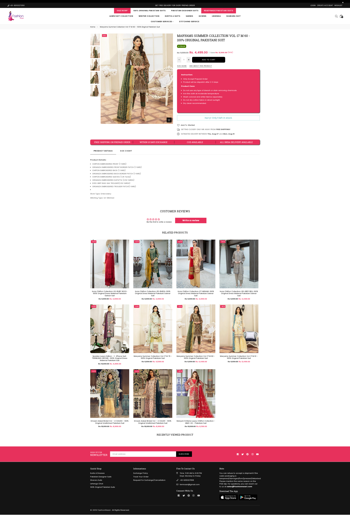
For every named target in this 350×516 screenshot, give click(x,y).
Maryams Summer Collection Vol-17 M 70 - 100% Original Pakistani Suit (153, 357)
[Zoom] (169, 120)
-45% (223, 306)
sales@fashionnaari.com (239, 486)
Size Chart (126, 151)
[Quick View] (126, 246)
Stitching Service (189, 21)
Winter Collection (149, 16)
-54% (94, 306)
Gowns (202, 16)
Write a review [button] (190, 220)
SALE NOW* (122, 10)
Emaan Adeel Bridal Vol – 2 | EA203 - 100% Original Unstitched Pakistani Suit (110, 422)
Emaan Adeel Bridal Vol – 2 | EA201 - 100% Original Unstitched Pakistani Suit (152, 422)
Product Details (103, 151)
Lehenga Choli (96, 483)
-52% (94, 371)
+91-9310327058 (187, 480)
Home (92, 27)
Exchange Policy (140, 473)
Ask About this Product (200, 66)
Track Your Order (141, 476)
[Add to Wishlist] (126, 251)
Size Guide (182, 66)
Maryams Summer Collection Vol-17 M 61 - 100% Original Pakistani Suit (239, 357)
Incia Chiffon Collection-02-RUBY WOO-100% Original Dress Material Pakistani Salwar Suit (109, 293)
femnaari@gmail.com (190, 484)
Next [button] (169, 78)
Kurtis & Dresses (97, 473)
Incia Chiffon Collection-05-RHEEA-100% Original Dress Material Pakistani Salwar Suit (152, 293)
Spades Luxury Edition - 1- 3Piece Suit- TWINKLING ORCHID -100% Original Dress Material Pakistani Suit (109, 358)
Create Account (325, 5)
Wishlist (338, 5)
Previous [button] (104, 78)
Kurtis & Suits (172, 16)
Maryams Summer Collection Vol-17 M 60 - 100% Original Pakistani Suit (196, 357)
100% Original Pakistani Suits (149, 10)
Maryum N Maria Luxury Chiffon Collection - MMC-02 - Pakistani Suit (196, 422)
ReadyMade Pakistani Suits (218, 10)
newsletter (98, 453)
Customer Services (162, 21)
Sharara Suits (96, 480)
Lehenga (216, 16)
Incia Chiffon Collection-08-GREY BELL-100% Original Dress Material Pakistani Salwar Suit (239, 293)
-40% (180, 371)
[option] (137, 78)
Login (313, 5)
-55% (223, 242)
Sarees (189, 16)
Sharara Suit (233, 16)
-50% (94, 242)
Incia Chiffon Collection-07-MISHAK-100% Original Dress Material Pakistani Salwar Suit (196, 293)
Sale (104, 35)
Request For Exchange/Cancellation (149, 480)
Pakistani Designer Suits (185, 10)
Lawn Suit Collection (121, 16)
